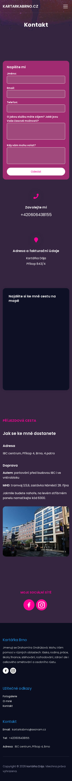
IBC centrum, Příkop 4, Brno (32, 746)
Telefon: (12, 102)
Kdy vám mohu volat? (21, 145)
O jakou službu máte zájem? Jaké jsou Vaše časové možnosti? (32, 119)
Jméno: (12, 73)
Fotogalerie (10, 696)
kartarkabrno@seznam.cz (29, 729)
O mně (7, 701)
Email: (11, 88)
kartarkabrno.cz (20, 6)
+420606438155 (19, 738)
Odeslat (36, 171)
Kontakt (8, 706)
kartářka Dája (35, 766)
